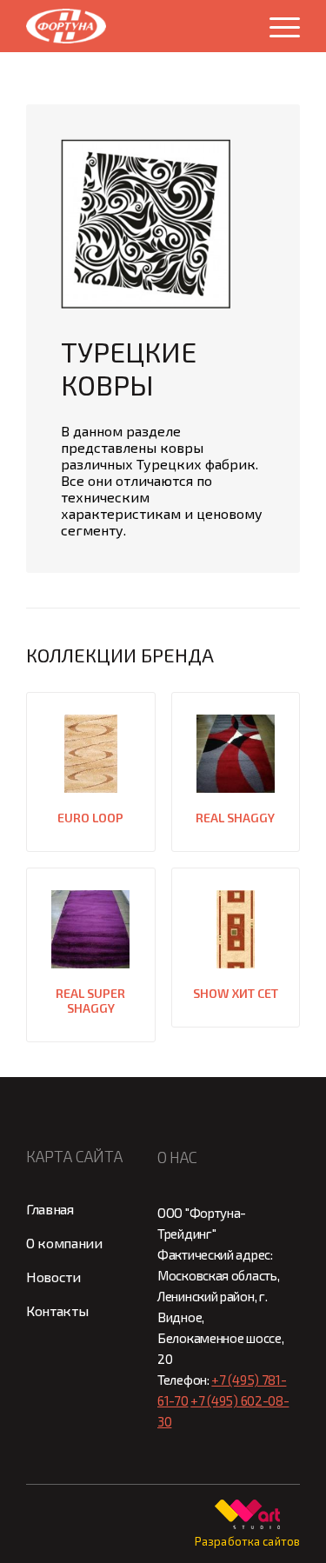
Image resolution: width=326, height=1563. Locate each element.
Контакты (57, 1310)
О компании (64, 1242)
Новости (53, 1276)
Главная (50, 1209)
